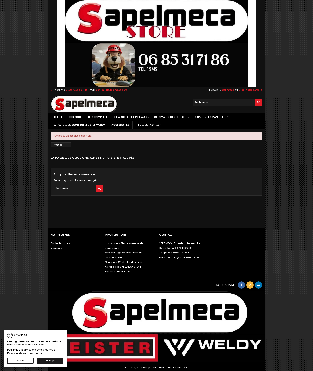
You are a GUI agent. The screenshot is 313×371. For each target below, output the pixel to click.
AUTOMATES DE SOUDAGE (170, 117)
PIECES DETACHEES (148, 125)
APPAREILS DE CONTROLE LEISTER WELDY (79, 125)
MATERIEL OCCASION (67, 117)
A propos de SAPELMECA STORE (123, 267)
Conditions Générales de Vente (123, 262)
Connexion (228, 89)
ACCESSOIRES (120, 125)
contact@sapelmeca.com (111, 89)
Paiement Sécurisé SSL (118, 271)
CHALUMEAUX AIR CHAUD (130, 117)
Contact (166, 235)
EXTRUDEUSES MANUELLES (209, 117)
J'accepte (50, 360)
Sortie (20, 360)
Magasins (56, 248)
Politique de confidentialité (24, 353)
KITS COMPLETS (97, 117)
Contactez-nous (60, 243)
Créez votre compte (250, 89)
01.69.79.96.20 (74, 89)
